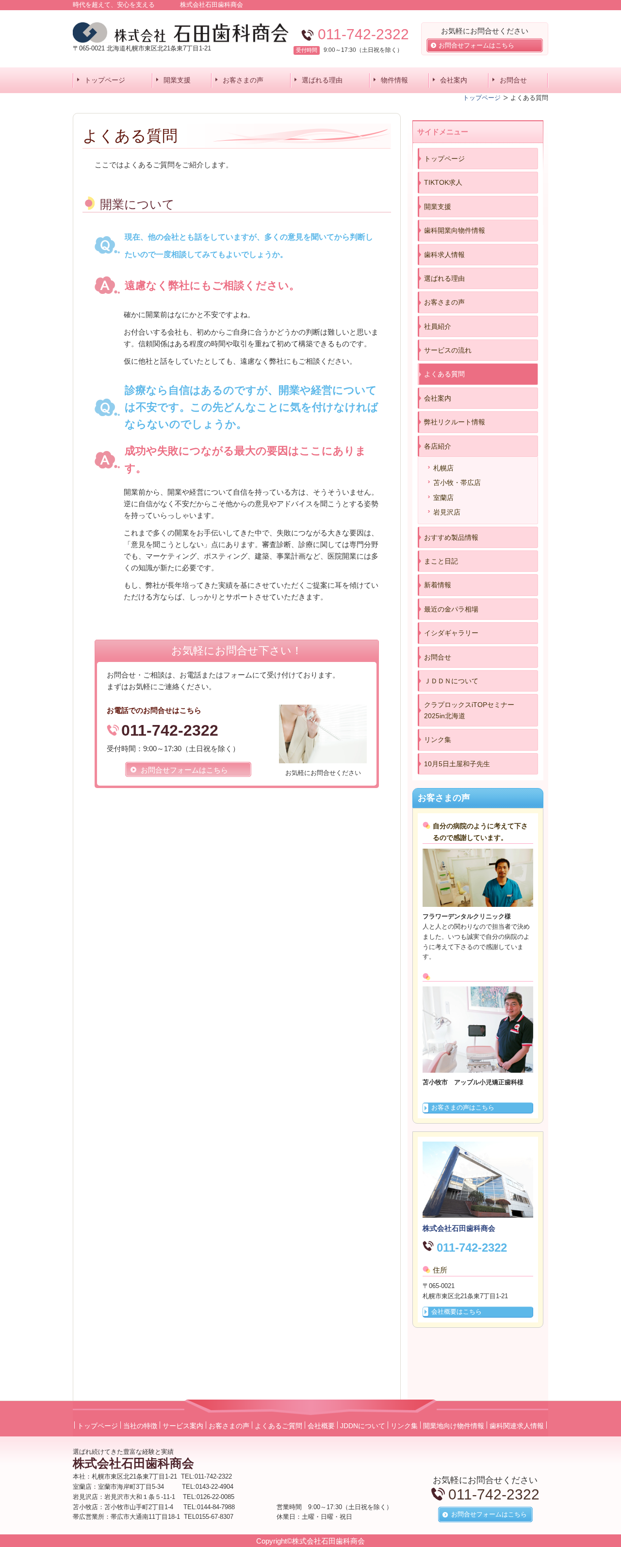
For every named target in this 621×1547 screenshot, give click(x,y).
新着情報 (437, 585)
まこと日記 (441, 561)
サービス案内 (183, 1426)
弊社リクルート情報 (454, 422)
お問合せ (513, 80)
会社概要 (321, 1426)
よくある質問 (444, 374)
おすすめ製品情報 (451, 537)
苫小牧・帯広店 (457, 482)
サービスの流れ (448, 350)
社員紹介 (437, 326)
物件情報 (394, 80)
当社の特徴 (140, 1426)
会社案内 (453, 80)
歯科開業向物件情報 (454, 230)
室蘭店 (443, 497)
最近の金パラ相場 (451, 609)
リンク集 (437, 739)
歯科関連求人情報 (517, 1426)
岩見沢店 (446, 512)
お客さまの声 (243, 80)
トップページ (104, 80)
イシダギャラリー (451, 633)
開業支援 (177, 80)
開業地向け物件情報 (453, 1426)
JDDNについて (362, 1426)
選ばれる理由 (322, 80)
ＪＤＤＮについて (451, 681)
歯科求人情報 (444, 254)
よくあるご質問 (278, 1426)
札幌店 (443, 468)
